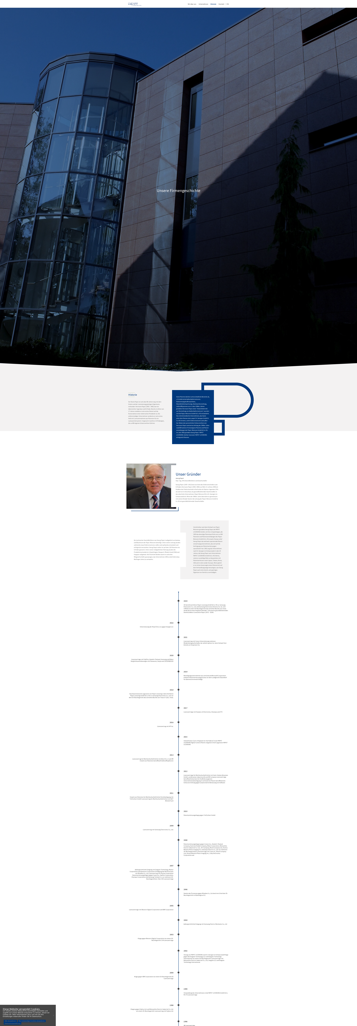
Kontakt (221, 4)
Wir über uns (192, 4)
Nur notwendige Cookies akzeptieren (32, 1021)
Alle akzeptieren (10, 1021)
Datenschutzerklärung (12, 1023)
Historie (213, 4)
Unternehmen (203, 4)
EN (228, 4)
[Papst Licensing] (134, 4)
